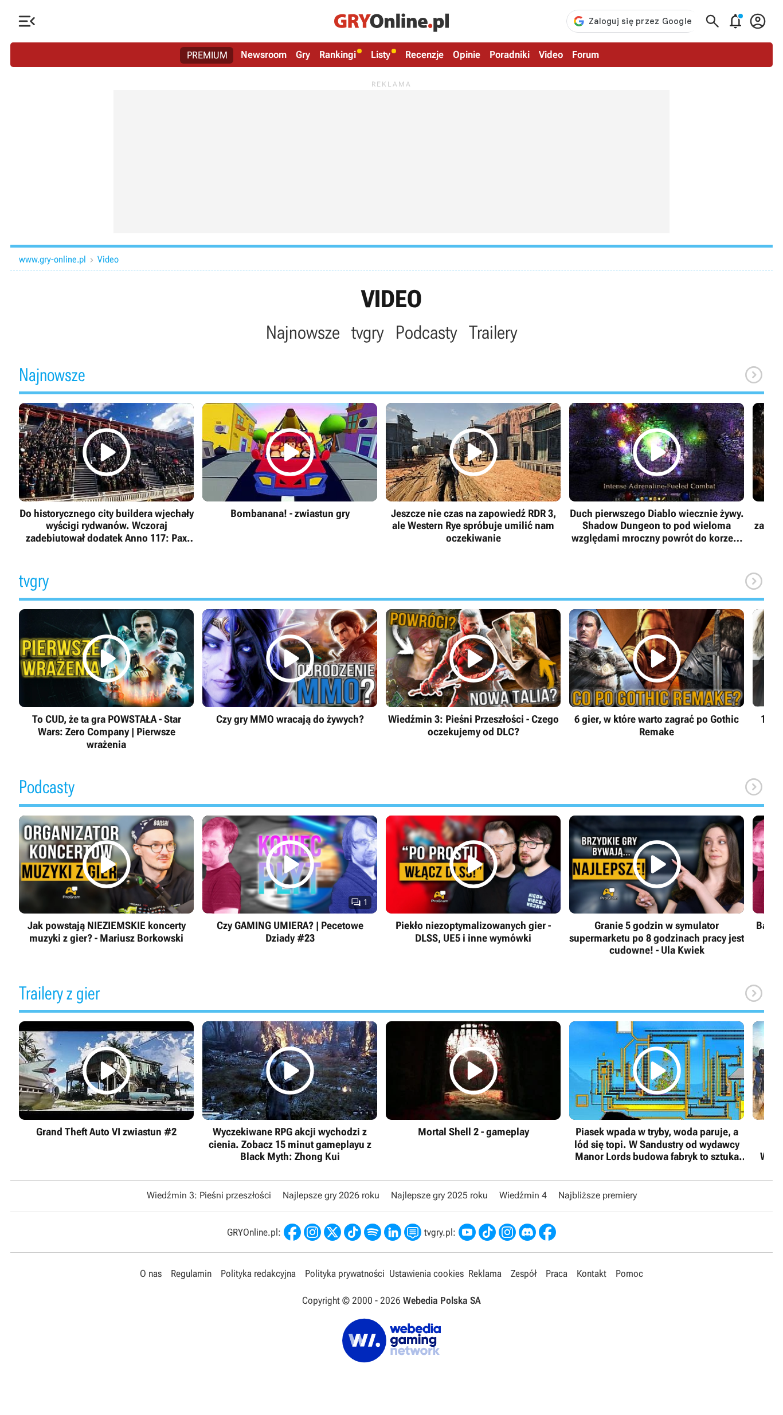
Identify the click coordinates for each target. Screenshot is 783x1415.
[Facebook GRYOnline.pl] (292, 1232)
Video (551, 54)
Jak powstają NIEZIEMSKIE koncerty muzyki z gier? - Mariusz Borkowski (106, 880)
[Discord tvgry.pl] (527, 1232)
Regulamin (191, 1273)
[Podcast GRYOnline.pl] (372, 1232)
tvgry (367, 332)
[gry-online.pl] (391, 21)
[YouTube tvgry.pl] (467, 1232)
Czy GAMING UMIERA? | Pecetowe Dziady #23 (289, 880)
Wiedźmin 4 (523, 1195)
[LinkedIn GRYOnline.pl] (392, 1232)
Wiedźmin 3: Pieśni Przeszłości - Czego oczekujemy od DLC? (473, 673)
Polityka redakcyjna (258, 1273)
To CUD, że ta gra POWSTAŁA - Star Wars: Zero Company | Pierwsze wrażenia (106, 679)
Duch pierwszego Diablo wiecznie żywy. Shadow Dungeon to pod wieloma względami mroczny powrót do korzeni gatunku (656, 473)
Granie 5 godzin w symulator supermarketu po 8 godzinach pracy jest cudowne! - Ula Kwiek (656, 886)
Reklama (485, 1273)
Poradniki (510, 54)
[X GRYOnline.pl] (332, 1232)
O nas (151, 1273)
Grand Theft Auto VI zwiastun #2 (106, 1079)
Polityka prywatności (345, 1273)
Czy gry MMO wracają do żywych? (289, 667)
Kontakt (591, 1273)
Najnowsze (303, 332)
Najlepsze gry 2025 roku (439, 1195)
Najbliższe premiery (597, 1195)
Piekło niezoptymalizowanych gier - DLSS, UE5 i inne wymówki (473, 880)
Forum (585, 54)
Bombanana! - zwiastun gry (289, 461)
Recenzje (424, 54)
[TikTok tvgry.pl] (487, 1232)
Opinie (466, 54)
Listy (380, 54)
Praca (556, 1273)
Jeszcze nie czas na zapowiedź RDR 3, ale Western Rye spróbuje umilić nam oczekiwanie (473, 473)
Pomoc (629, 1273)
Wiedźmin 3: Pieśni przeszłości (209, 1195)
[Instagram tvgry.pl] (507, 1232)
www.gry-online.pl (52, 259)
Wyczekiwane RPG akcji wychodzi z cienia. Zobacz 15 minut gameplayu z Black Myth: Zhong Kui (289, 1091)
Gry (303, 54)
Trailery (493, 332)
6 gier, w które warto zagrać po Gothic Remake (656, 673)
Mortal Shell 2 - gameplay (473, 1079)
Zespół (524, 1273)
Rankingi (337, 54)
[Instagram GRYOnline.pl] (312, 1232)
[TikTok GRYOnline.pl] (352, 1232)
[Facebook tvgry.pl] (547, 1232)
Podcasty (426, 332)
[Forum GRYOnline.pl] (412, 1232)
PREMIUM (207, 55)
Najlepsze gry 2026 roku (331, 1195)
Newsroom (264, 54)
